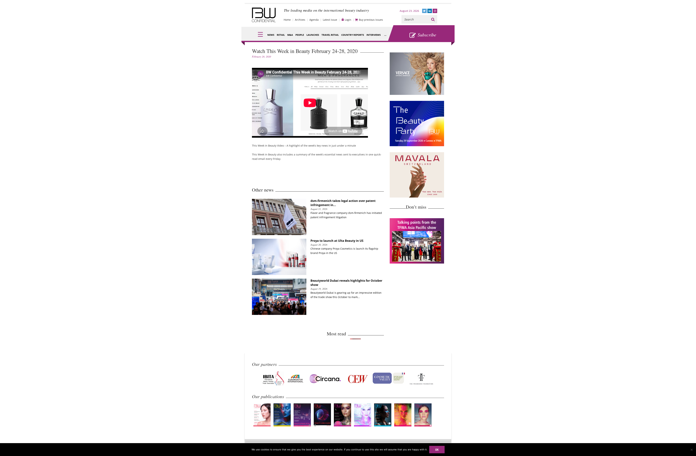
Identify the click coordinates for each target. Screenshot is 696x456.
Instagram (435, 11)
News (270, 34)
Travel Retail (330, 34)
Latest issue (330, 19)
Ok (437, 449)
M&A (290, 34)
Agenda (314, 19)
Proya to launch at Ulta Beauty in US (336, 241)
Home (287, 19)
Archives (300, 19)
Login (348, 19)
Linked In (429, 11)
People (299, 34)
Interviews (373, 34)
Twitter (424, 11)
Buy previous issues (371, 19)
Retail (281, 34)
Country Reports (352, 34)
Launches (312, 34)
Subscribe (427, 34)
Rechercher (433, 19)
